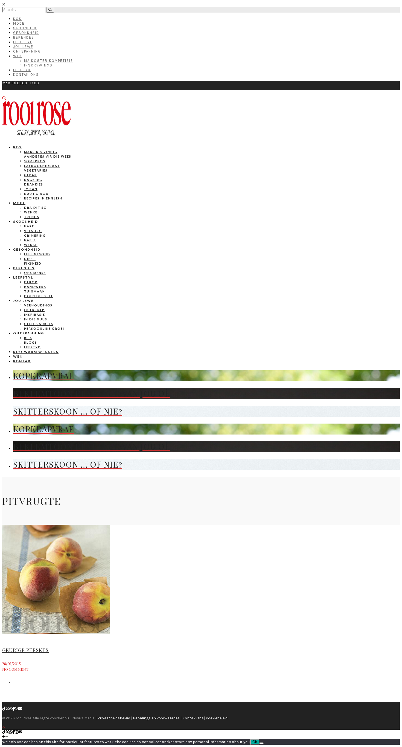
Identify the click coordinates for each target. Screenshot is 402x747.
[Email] (20, 709)
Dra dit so (35, 207)
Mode (19, 23)
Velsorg (33, 231)
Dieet (30, 258)
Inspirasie (34, 314)
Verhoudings (38, 305)
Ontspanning (27, 51)
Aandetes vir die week (48, 156)
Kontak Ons (26, 75)
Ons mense (35, 272)
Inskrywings (38, 65)
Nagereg (33, 179)
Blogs (30, 342)
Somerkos (34, 161)
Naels (30, 240)
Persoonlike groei (44, 328)
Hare (29, 226)
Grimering (35, 235)
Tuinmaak (34, 291)
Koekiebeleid (217, 718)
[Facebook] (14, 709)
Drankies (33, 184)
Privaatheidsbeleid (113, 718)
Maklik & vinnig (40, 152)
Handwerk (35, 286)
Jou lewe (23, 301)
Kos (17, 19)
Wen (17, 56)
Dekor (30, 282)
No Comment (15, 669)
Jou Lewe (23, 47)
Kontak (22, 361)
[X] (7, 709)
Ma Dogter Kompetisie (48, 61)
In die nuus (35, 319)
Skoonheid (25, 28)
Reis (28, 338)
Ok (254, 742)
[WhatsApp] (11, 709)
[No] (261, 743)
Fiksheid (33, 263)
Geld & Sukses (38, 324)
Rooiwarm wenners (36, 352)
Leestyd (22, 70)
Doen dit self (38, 296)
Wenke (30, 212)
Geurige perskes (25, 650)
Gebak (30, 175)
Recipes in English (43, 198)
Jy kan (30, 189)
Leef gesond (37, 254)
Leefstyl (22, 42)
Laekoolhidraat (42, 165)
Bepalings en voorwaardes (156, 718)
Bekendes (23, 37)
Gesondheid (26, 33)
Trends (31, 217)
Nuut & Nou (36, 193)
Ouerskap (34, 310)
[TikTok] (3, 709)
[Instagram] (16, 709)
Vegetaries (36, 170)
